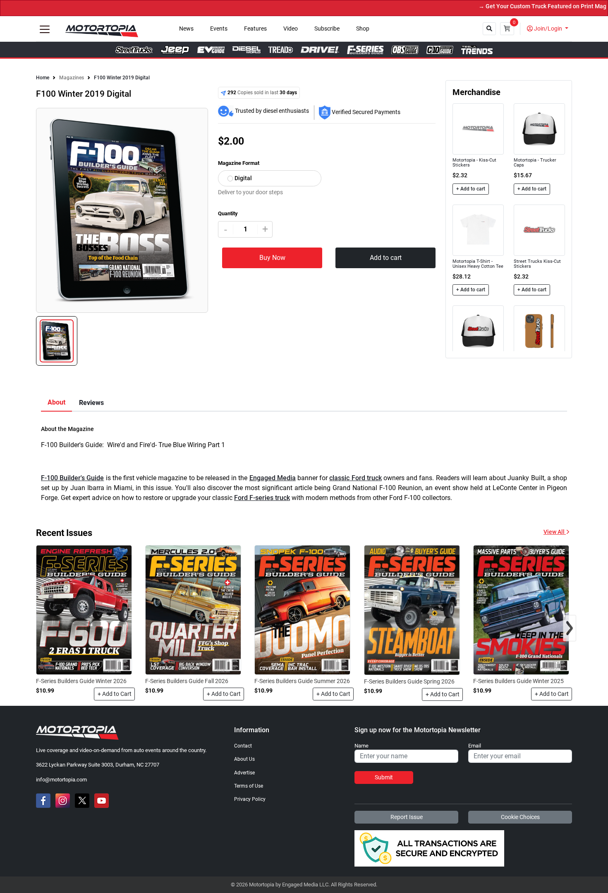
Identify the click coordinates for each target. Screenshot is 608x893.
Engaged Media (272, 478)
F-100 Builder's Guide (72, 478)
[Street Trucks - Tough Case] (539, 330)
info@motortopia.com (61, 779)
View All (554, 532)
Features (255, 28)
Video (290, 28)
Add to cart (386, 258)
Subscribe (327, 28)
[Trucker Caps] (478, 330)
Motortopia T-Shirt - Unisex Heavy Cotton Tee (477, 264)
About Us (244, 759)
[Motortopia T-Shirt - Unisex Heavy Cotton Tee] (478, 229)
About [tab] (56, 402)
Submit (384, 777)
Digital (243, 178)
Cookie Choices (520, 817)
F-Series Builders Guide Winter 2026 (81, 681)
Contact (243, 746)
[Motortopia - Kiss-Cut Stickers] (478, 128)
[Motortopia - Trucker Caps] (539, 128)
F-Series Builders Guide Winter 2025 (518, 681)
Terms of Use (248, 786)
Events (218, 28)
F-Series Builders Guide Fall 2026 (186, 681)
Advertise (244, 773)
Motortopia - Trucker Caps (535, 162)
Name (361, 746)
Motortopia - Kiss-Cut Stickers (474, 162)
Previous (38, 215)
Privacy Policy (250, 799)
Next (205, 215)
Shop (362, 28)
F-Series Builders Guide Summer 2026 (302, 681)
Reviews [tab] (91, 403)
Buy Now (272, 258)
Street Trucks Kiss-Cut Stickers (537, 264)
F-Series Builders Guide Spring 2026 (409, 681)
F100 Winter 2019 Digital (122, 78)
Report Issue (406, 817)
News (186, 28)
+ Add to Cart (115, 694)
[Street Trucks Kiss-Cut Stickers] (539, 229)
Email (474, 746)
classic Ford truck (355, 478)
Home (42, 78)
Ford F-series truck (262, 498)
